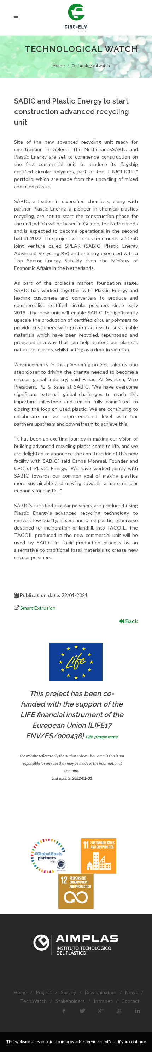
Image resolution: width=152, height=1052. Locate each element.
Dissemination (100, 992)
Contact (130, 1001)
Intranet (103, 1001)
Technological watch (91, 65)
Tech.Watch (33, 1001)
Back (131, 620)
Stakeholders (70, 1001)
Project (44, 992)
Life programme (102, 736)
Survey (68, 992)
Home (59, 65)
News (131, 992)
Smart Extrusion (37, 608)
